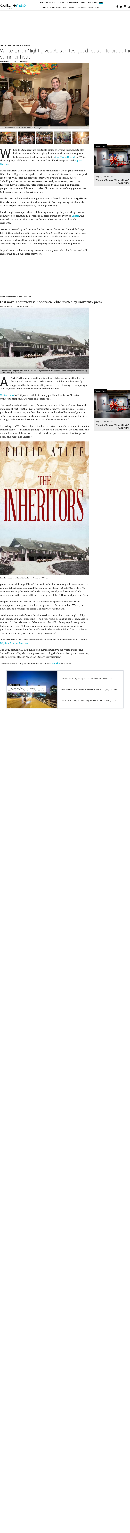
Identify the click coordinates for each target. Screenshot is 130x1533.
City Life (61, 2)
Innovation (81, 7)
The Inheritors (7, 395)
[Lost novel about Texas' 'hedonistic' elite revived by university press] (44, 341)
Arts (101, 2)
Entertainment (72, 2)
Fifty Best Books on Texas (12, 643)
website (56, 663)
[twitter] (121, 6)
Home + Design (55, 7)
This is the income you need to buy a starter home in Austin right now (88, 700)
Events (90, 7)
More (97, 7)
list (26, 643)
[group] (8, 137)
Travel (83, 2)
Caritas (75, 215)
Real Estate (92, 2)
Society (45, 7)
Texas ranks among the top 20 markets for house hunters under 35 (88, 678)
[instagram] (125, 6)
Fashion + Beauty (69, 7)
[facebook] (117, 6)
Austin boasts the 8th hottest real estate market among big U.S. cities (89, 689)
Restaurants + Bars (47, 2)
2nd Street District (65, 156)
